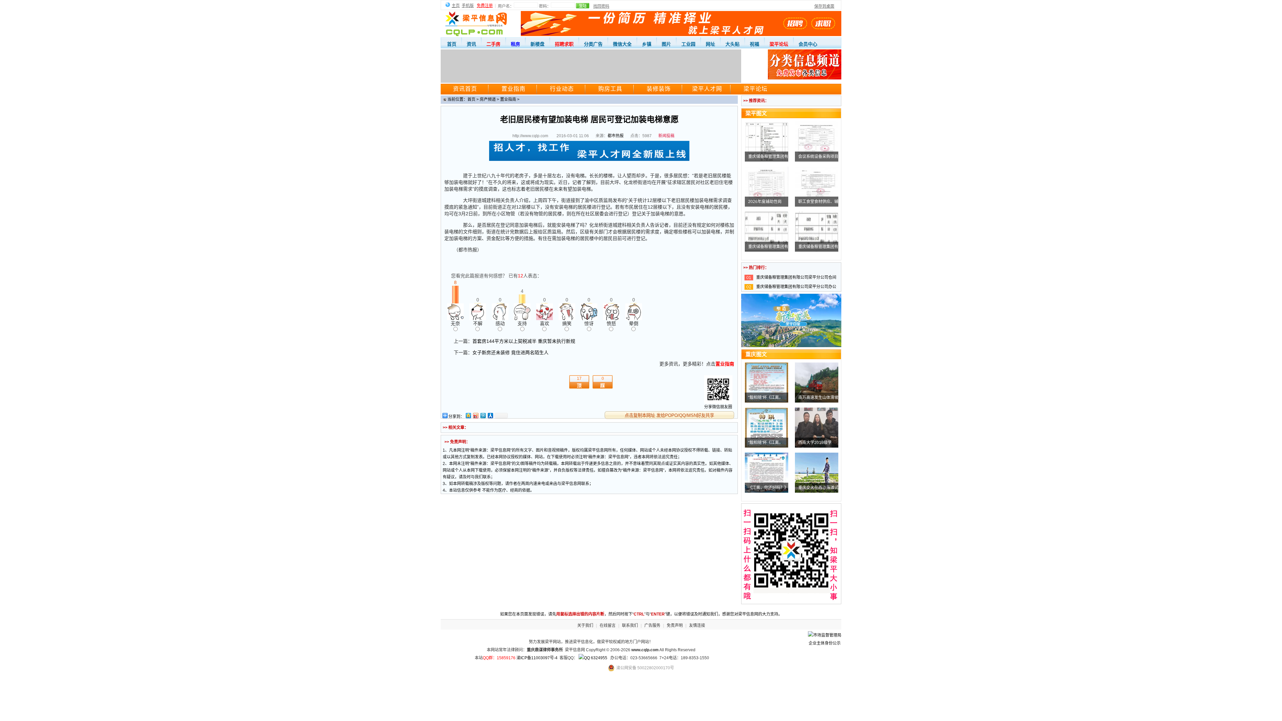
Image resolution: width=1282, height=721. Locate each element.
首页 (451, 44)
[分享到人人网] (490, 415)
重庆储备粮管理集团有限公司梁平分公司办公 (796, 286)
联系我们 (630, 625)
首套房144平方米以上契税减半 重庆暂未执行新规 (523, 341)
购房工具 (610, 89)
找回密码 (601, 6)
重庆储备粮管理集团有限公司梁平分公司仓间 (796, 277)
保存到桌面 (824, 6)
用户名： (506, 6)
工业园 (688, 44)
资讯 (471, 44)
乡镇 (646, 44)
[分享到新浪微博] (475, 415)
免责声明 (675, 625)
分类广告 (593, 44)
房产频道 (488, 99)
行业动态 (562, 89)
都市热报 (616, 136)
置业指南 (513, 89)
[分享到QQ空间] (468, 415)
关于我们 (585, 625)
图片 (666, 44)
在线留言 (608, 625)
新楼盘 (537, 44)
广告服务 (652, 625)
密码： (545, 6)
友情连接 (697, 625)
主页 (456, 5)
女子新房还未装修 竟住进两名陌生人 (510, 352)
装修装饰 (659, 89)
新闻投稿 (666, 136)
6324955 (598, 658)
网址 (710, 44)
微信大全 (622, 44)
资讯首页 (465, 89)
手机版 (468, 5)
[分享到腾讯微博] (482, 415)
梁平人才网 (707, 89)
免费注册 (485, 5)
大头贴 (732, 44)
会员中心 (808, 44)
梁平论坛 (755, 89)
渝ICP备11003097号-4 (537, 658)
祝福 (754, 44)
